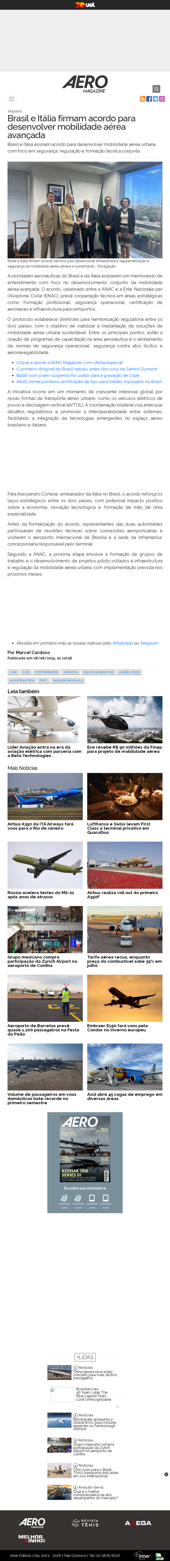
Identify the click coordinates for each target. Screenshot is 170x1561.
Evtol (26, 672)
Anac (13, 672)
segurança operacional (98, 672)
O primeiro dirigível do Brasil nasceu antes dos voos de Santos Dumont (86, 368)
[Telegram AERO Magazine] (155, 99)
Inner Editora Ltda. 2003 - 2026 (35, 1555)
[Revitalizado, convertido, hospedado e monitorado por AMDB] (159, 1556)
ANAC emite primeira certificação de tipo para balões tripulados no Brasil (89, 381)
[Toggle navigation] (11, 99)
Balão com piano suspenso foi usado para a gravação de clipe (77, 375)
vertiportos (71, 672)
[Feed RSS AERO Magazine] (142, 99)
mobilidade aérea (46, 672)
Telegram (149, 643)
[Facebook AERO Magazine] (148, 99)
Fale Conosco (75, 1555)
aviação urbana (129, 672)
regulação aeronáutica (68, 680)
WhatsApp (122, 643)
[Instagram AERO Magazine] (161, 99)
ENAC (43, 680)
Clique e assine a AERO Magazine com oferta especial (69, 362)
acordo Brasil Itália (22, 680)
